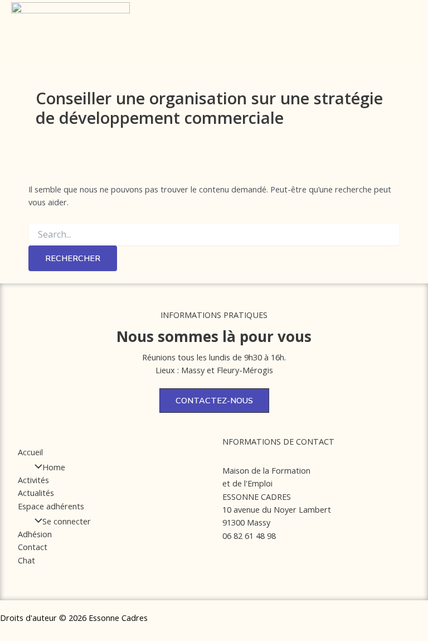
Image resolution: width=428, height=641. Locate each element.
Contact (32, 546)
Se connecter (66, 521)
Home (53, 467)
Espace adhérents (51, 506)
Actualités (36, 492)
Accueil (30, 451)
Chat (26, 560)
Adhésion (35, 533)
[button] (227, 28)
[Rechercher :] (214, 234)
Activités (33, 479)
